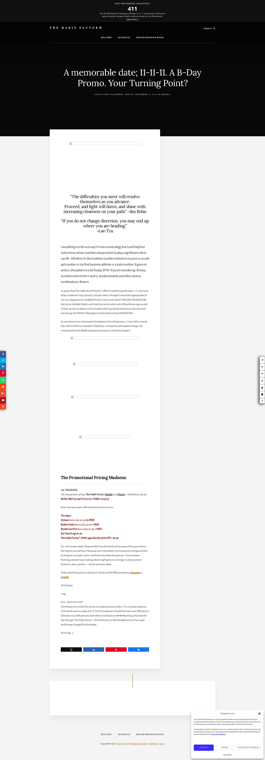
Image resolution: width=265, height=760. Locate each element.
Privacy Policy (227, 754)
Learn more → (133, 19)
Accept (204, 747)
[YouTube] (3, 400)
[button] (259, 713)
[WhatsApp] (3, 380)
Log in (162, 744)
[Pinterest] (3, 373)
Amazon (135, 572)
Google (65, 577)
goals (98, 94)
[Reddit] (3, 386)
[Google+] (3, 393)
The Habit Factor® (76, 27)
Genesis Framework (139, 744)
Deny (225, 747)
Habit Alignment (113, 94)
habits (129, 94)
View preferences (248, 747)
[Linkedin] (3, 366)
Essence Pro (122, 744)
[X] (3, 360)
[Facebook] (3, 354)
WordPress (153, 744)
